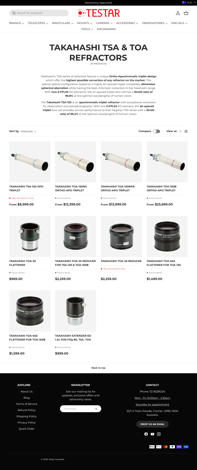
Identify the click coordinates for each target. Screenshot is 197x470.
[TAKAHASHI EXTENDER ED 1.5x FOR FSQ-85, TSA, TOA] (75, 311)
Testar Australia (56, 459)
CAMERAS (102, 23)
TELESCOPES (36, 23)
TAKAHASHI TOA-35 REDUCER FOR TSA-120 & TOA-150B (75, 263)
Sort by (14, 131)
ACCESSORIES (125, 23)
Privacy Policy (27, 422)
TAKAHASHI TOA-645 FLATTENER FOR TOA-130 (164, 263)
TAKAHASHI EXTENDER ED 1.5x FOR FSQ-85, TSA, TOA (73, 337)
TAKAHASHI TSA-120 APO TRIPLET (26, 188)
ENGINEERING (106, 29)
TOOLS (85, 29)
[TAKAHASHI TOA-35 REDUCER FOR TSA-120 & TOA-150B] (75, 236)
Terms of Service (26, 404)
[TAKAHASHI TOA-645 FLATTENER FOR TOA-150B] (29, 311)
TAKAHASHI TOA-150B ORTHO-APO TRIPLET (162, 188)
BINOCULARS (61, 23)
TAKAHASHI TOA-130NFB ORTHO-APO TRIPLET (118, 188)
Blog (27, 397)
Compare (145, 131)
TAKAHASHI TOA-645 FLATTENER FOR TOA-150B (27, 337)
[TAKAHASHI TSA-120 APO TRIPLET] (29, 162)
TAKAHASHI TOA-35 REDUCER (121, 261)
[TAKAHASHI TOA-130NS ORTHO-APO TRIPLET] (75, 162)
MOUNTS (83, 23)
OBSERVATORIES (153, 23)
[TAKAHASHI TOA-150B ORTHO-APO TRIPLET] (167, 162)
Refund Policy (27, 410)
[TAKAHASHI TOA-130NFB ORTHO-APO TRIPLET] (121, 162)
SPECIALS (177, 23)
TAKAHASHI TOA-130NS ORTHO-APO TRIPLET (71, 188)
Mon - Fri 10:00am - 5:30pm (152, 398)
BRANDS (15, 23)
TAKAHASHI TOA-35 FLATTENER (22, 263)
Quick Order (26, 428)
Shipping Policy (26, 416)
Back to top (98, 367)
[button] (186, 13)
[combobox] (39, 13)
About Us (27, 391)
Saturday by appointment (152, 404)
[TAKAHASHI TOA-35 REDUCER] (121, 236)
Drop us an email (152, 424)
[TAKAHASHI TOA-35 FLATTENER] (29, 236)
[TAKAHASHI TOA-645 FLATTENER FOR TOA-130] (167, 236)
